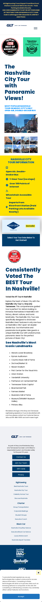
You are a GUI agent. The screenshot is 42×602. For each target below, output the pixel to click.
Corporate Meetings (21, 511)
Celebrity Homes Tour (21, 494)
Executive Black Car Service (21, 532)
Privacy (21, 475)
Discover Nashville (21, 498)
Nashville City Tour (21, 490)
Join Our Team (21, 463)
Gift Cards (21, 469)
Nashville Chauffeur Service (21, 528)
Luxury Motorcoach (21, 536)
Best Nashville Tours (21, 486)
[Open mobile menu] (35, 28)
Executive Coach (21, 519)
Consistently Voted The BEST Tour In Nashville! (23, 279)
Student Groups (21, 515)
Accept (21, 596)
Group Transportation (21, 507)
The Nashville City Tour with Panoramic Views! (20, 82)
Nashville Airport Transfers (21, 540)
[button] (38, 573)
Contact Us (21, 457)
